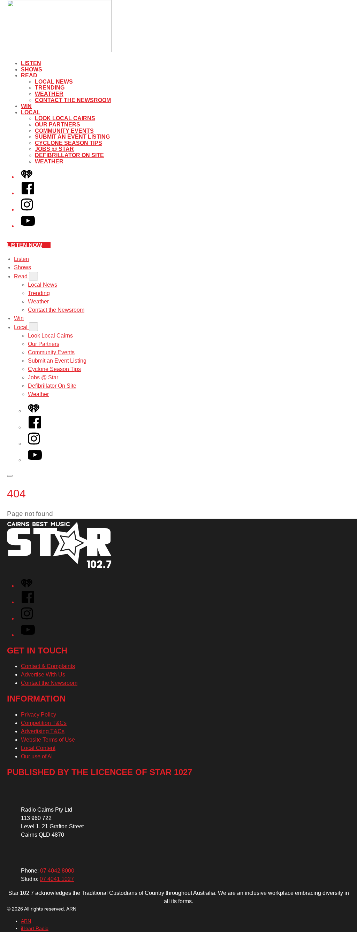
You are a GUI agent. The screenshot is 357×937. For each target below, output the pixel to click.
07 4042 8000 (57, 871)
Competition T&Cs (44, 723)
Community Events (64, 131)
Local (30, 112)
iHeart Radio (34, 928)
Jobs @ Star (54, 149)
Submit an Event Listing (72, 137)
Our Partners (57, 124)
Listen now (24, 245)
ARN (26, 921)
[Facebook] (28, 193)
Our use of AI (37, 756)
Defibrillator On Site (69, 155)
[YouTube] (28, 226)
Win (26, 106)
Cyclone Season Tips (68, 143)
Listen (31, 63)
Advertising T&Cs (42, 731)
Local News (54, 82)
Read (29, 75)
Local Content (38, 748)
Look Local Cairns (65, 118)
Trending (49, 88)
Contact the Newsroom (73, 100)
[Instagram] (27, 209)
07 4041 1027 (57, 879)
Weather (49, 94)
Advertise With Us (43, 674)
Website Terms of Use (48, 740)
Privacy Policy (38, 715)
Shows (31, 69)
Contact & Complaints (48, 666)
